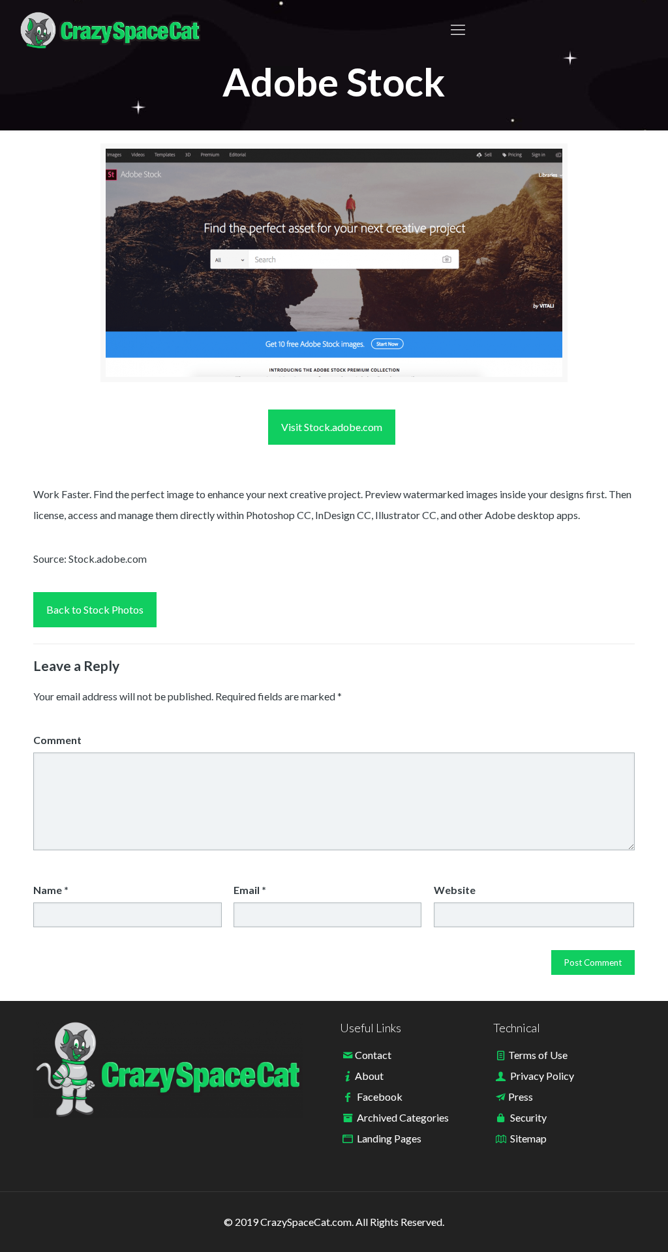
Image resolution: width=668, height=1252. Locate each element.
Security (528, 1117)
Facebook (379, 1096)
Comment (57, 740)
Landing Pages (389, 1138)
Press (520, 1096)
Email (250, 890)
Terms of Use (538, 1055)
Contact (373, 1055)
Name (50, 890)
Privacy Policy (542, 1075)
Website (455, 890)
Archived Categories (403, 1117)
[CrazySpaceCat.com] (110, 29)
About (369, 1075)
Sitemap (528, 1138)
